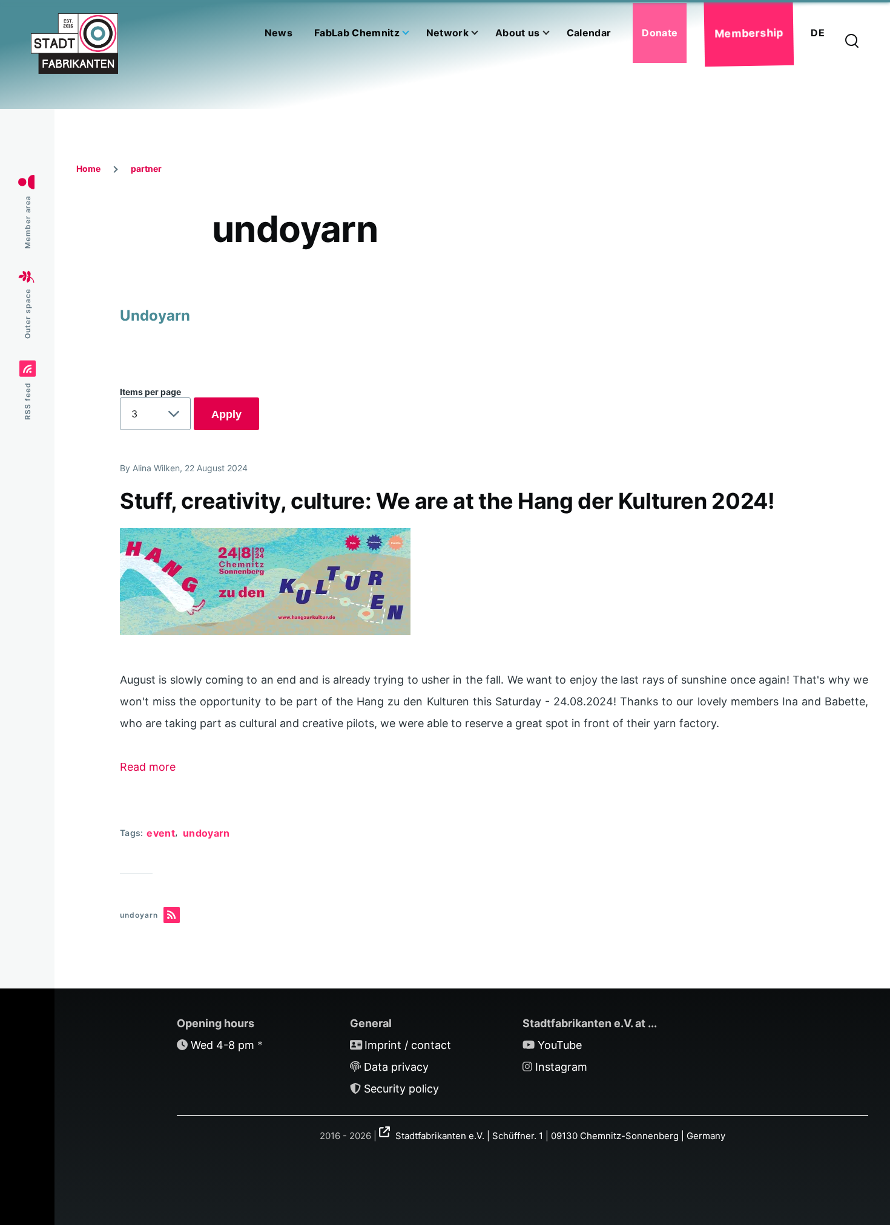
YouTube (560, 1045)
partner (146, 168)
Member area (27, 222)
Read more (148, 766)
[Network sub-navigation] (482, 33)
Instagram (561, 1066)
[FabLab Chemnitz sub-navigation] (413, 33)
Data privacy (396, 1066)
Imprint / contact (407, 1045)
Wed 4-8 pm (222, 1045)
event (161, 833)
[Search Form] (852, 41)
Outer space (27, 314)
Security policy (401, 1088)
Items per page (150, 392)
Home (88, 168)
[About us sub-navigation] (553, 33)
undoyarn (206, 833)
